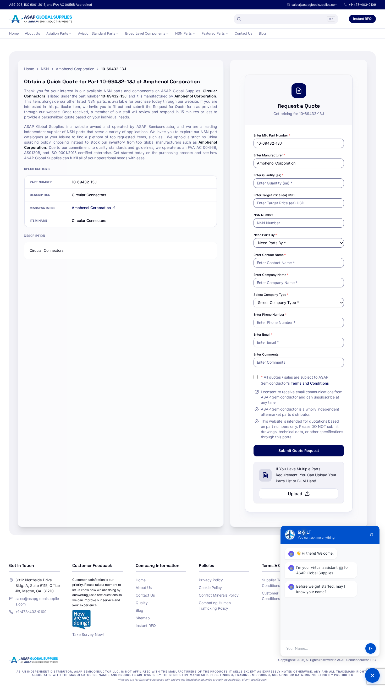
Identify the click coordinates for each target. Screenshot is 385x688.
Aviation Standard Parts (96, 33)
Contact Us (243, 33)
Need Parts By (265, 235)
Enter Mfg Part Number (272, 135)
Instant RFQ (362, 19)
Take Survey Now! (88, 634)
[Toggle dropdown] (70, 33)
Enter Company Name (271, 275)
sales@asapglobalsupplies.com (315, 5)
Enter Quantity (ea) (268, 175)
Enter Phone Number (270, 314)
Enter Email (263, 334)
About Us (32, 33)
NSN (45, 69)
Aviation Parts (57, 33)
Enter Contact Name (270, 255)
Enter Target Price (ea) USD (274, 195)
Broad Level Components (145, 33)
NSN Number (263, 215)
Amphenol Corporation (75, 69)
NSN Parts (183, 33)
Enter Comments (266, 354)
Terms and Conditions (310, 383)
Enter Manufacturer (269, 155)
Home (14, 33)
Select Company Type (271, 295)
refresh (371, 535)
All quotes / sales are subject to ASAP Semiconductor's (295, 380)
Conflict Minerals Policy (219, 595)
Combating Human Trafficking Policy (215, 605)
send (370, 648)
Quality (142, 602)
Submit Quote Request (298, 450)
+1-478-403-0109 (362, 5)
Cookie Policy (210, 587)
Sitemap (143, 618)
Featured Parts (213, 33)
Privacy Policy (211, 580)
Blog (262, 33)
